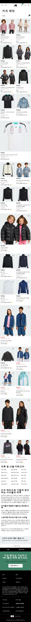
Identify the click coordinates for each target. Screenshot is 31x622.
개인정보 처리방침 (20, 603)
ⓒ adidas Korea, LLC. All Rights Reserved (15, 620)
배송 (3, 574)
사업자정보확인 (6, 611)
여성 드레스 (24, 484)
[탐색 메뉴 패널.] (2, 5)
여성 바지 (23, 478)
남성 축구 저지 (15, 475)
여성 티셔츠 (24, 472)
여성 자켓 (23, 475)
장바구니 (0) (21, 549)
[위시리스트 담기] (13, 21)
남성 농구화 (14, 481)
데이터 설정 (18, 599)
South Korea (17, 616)
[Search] (25, 5)
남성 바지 (3, 481)
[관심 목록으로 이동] (5, 5)
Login (8, 549)
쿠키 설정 (4, 599)
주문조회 (4, 578)
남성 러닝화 (14, 478)
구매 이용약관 (19, 578)
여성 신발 (23, 469)
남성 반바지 (4, 484)
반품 (17, 574)
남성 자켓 (3, 475)
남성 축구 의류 (15, 472)
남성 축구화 (14, 469)
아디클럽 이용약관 (20, 607)
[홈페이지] (15, 6)
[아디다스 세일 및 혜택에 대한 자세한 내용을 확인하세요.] (15, 1)
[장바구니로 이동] (28, 5)
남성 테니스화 (14, 484)
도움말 (3, 582)
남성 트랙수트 (4, 478)
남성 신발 (3, 469)
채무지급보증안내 (20, 611)
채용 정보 (18, 582)
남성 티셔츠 (4, 472)
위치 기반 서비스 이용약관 (8, 607)
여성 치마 (23, 481)
